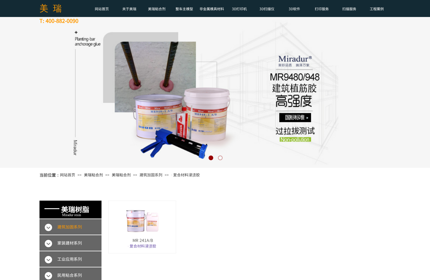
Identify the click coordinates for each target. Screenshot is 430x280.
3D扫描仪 (266, 8)
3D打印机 (239, 8)
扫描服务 (349, 8)
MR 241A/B (143, 240)
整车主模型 (184, 8)
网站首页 (102, 8)
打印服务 (322, 8)
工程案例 (377, 8)
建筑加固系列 (151, 174)
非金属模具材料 (211, 8)
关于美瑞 (129, 8)
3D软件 (294, 8)
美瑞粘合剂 (157, 8)
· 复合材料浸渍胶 (185, 174)
